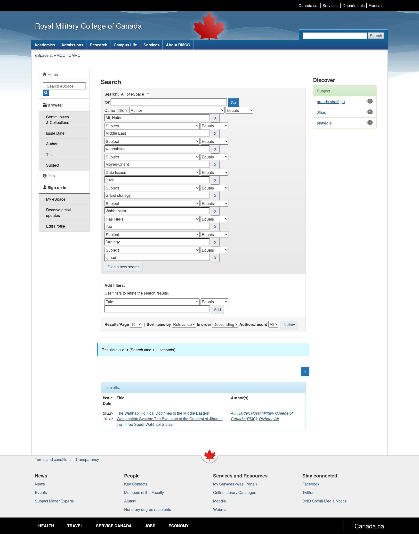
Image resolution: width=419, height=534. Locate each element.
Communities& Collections (57, 119)
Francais (376, 5)
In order (204, 324)
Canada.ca (307, 5)
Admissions (72, 45)
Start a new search (124, 267)
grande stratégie (331, 101)
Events (41, 492)
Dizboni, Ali (269, 418)
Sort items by (159, 324)
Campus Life (125, 45)
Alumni (130, 501)
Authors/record (253, 324)
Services (330, 5)
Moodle (219, 501)
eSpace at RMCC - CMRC (58, 55)
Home (52, 74)
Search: (112, 94)
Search (376, 35)
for (107, 102)
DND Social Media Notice (324, 501)
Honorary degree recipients (147, 509)
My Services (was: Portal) (235, 484)
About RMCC (178, 45)
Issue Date (55, 133)
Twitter (308, 492)
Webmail (220, 509)
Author (51, 144)
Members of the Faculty (144, 492)
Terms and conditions (53, 459)
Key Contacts (135, 484)
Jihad (321, 112)
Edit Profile (55, 226)
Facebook (310, 484)
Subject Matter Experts (54, 501)
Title (50, 154)
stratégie (324, 123)
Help (51, 176)
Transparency (87, 459)
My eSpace (55, 199)
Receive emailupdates (58, 212)
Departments (354, 5)
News (40, 484)
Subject (52, 165)
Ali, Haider (240, 413)
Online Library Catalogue (234, 492)
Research (98, 45)
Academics (44, 45)
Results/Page (117, 324)
